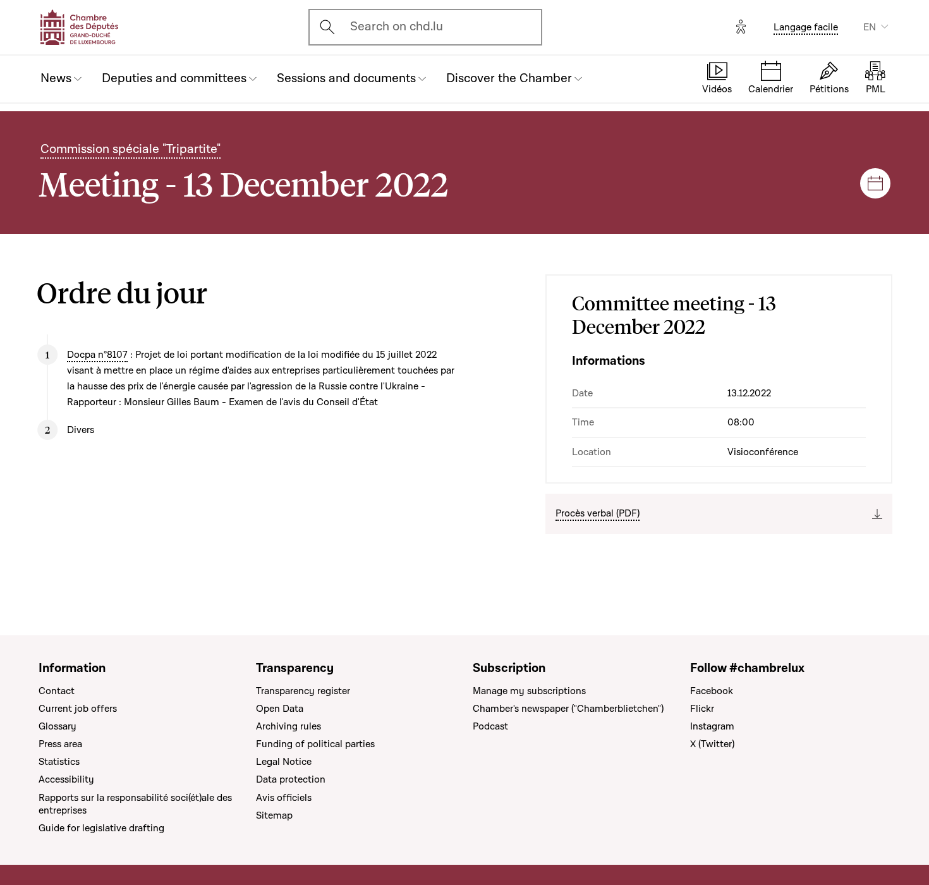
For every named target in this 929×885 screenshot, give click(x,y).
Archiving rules (288, 726)
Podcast (490, 726)
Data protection (290, 779)
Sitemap (274, 815)
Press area (60, 744)
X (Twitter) (712, 744)
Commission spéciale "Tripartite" (130, 149)
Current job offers (78, 708)
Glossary (57, 726)
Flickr (702, 708)
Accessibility (66, 779)
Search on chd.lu (396, 26)
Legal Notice (284, 761)
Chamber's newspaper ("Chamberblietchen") (568, 708)
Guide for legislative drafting (101, 828)
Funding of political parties (315, 744)
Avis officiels (284, 797)
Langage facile (806, 27)
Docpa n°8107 (97, 354)
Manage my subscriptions (529, 691)
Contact (57, 691)
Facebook (711, 691)
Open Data (279, 708)
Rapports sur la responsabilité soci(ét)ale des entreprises (135, 804)
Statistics (59, 761)
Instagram (712, 726)
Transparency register (303, 691)
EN (869, 27)
